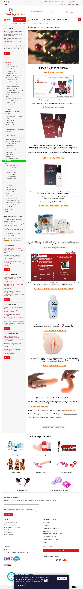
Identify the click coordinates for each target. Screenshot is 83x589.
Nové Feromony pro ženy (13, 200)
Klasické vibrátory (11, 147)
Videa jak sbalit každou (12, 100)
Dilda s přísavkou (11, 120)
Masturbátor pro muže (55, 330)
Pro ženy (8, 114)
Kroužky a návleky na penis (13, 75)
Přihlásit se (8, 514)
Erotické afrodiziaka (11, 66)
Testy (7, 163)
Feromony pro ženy (11, 127)
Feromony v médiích (12, 170)
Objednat (9, 185)
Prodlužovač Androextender (54, 205)
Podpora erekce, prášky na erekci (15, 90)
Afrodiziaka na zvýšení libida (14, 116)
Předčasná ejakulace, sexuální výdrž (14, 95)
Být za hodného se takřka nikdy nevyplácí (12, 315)
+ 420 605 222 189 (11, 525)
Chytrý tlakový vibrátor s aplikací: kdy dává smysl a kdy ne (13, 285)
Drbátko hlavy (10, 191)
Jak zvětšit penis (10, 71)
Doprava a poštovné (51, 528)
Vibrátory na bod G (12, 150)
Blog (6, 211)
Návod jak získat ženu (12, 189)
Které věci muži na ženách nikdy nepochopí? (12, 350)
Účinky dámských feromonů (14, 202)
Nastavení (21, 585)
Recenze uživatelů (11, 168)
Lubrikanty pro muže (11, 79)
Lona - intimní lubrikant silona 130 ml (54, 288)
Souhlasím (62, 578)
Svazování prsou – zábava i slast (12, 255)
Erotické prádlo (10, 125)
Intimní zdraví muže (11, 69)
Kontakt (46, 523)
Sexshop (8, 161)
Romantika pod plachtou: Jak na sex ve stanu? (13, 308)
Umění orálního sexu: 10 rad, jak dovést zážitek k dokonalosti (14, 249)
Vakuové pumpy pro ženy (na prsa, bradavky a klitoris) (15, 138)
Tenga (7, 193)
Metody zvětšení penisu (12, 86)
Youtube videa (10, 534)
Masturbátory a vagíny (12, 84)
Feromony (9, 209)
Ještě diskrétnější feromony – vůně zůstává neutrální (13, 39)
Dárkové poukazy (54, 72)
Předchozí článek (48, 427)
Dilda (7, 118)
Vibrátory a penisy (11, 143)
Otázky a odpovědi (12, 181)
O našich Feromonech (12, 174)
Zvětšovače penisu (12, 111)
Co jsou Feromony (11, 172)
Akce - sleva (9, 64)
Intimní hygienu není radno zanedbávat (14, 321)
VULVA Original (10, 196)
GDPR (45, 581)
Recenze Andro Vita (12, 204)
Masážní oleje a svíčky (12, 82)
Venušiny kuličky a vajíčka (13, 141)
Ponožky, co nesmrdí (11, 198)
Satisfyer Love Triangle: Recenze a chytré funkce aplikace (12, 292)
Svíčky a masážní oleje (12, 135)
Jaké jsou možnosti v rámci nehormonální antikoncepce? (11, 337)
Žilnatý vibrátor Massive (54, 365)
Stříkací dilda (10, 122)
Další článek (60, 427)
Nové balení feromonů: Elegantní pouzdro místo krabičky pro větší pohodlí (14, 46)
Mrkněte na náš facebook (13, 527)
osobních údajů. (33, 511)
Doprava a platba (15, 2)
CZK (77, 4)
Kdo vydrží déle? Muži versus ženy (12, 343)
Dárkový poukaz (10, 102)
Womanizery (10, 145)
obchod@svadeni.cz (11, 522)
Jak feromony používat (13, 176)
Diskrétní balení (26, 2)
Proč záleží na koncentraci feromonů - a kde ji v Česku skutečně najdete (14, 32)
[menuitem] (7, 19)
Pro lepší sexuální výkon (12, 92)
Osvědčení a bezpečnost (13, 183)
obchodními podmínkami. (12, 511)
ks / (61, 550)
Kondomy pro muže (11, 73)
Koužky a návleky (10, 107)
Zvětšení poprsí (10, 154)
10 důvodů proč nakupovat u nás (17, 552)
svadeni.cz (9, 532)
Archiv (7, 53)
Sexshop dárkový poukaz (12, 158)
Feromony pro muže (11, 88)
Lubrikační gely (10, 105)
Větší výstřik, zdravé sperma (13, 98)
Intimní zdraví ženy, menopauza (15, 129)
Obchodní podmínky (51, 531)
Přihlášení (74, 2)
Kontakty (6, 4)
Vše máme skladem (50, 539)
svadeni (8, 530)
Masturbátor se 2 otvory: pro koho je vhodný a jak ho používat (13, 278)
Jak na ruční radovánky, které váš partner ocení (12, 262)
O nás (5, 2)
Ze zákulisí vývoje (11, 178)
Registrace (62, 4)
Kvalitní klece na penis (12, 77)
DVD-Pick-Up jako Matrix (55, 247)
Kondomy (8, 109)
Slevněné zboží (10, 156)
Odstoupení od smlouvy (52, 534)
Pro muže (8, 62)
